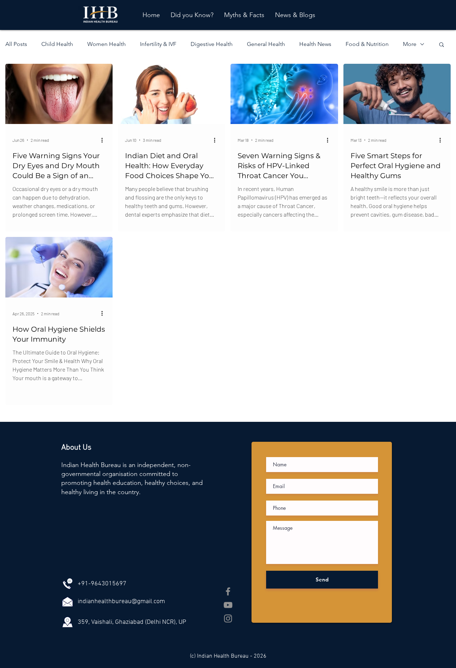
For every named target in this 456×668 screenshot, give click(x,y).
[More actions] (104, 140)
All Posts (16, 44)
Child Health (57, 44)
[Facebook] (228, 591)
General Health (266, 44)
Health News (315, 44)
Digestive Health (212, 44)
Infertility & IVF (158, 44)
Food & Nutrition (367, 44)
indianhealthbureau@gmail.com (121, 601)
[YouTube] (228, 605)
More (409, 44)
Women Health (106, 44)
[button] (441, 45)
